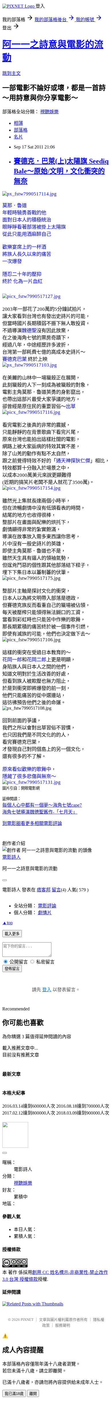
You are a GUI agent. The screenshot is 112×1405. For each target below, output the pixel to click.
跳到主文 (11, 73)
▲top (7, 922)
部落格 (21, 130)
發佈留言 (12, 969)
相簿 (18, 123)
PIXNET (27, 1319)
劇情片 (45, 912)
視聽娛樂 (49, 111)
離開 (33, 1394)
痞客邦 (44, 889)
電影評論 (47, 905)
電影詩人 (11, 857)
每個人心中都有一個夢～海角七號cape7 (42, 805)
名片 (18, 136)
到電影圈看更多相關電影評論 (32, 823)
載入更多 (12, 934)
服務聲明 (62, 1325)
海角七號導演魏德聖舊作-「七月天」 (39, 812)
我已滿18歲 (14, 1394)
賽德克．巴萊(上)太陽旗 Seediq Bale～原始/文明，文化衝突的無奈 (61, 171)
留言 (56, 889)
